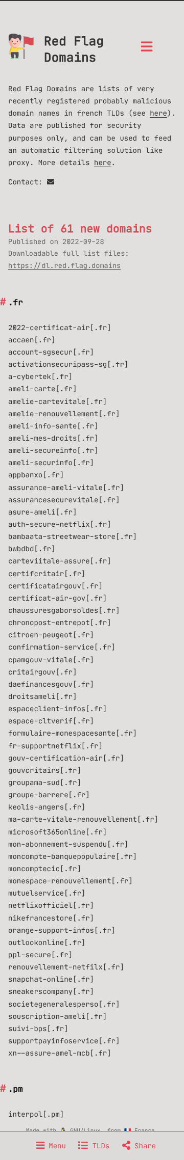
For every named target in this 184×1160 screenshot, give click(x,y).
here (158, 113)
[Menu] (146, 49)
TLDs (98, 1145)
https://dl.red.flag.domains (64, 265)
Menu (55, 1145)
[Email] (50, 181)
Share (143, 1145)
